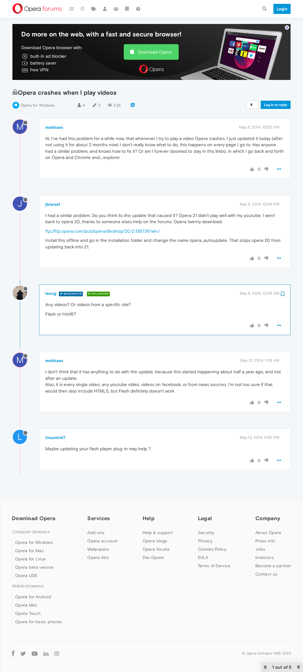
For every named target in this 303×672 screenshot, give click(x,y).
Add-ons (95, 532)
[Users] (105, 9)
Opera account (102, 540)
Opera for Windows (38, 105)
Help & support (158, 532)
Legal (205, 518)
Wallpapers (98, 549)
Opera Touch (28, 613)
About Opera (268, 532)
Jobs (260, 549)
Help (148, 518)
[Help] (138, 9)
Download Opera (155, 51)
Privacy (205, 540)
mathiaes (54, 127)
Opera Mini (26, 605)
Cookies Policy (212, 549)
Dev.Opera (153, 557)
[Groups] (116, 9)
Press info (265, 540)
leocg (50, 293)
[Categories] (71, 9)
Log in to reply (275, 105)
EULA (203, 557)
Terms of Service (214, 565)
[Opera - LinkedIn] (46, 653)
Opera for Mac (29, 550)
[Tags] (93, 9)
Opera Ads (98, 557)
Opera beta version (34, 567)
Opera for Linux (30, 559)
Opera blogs (155, 540)
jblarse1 (52, 204)
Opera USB (26, 575)
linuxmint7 (55, 437)
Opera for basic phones (38, 621)
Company (267, 518)
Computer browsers (30, 531)
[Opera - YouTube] (35, 653)
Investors (264, 557)
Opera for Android (33, 596)
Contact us (266, 574)
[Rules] (127, 9)
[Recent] (82, 9)
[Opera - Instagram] (56, 653)
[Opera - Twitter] (23, 653)
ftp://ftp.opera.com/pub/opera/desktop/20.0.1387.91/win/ (102, 231)
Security (206, 532)
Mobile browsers (27, 586)
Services (98, 518)
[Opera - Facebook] (13, 653)
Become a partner (273, 565)
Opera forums (156, 549)
